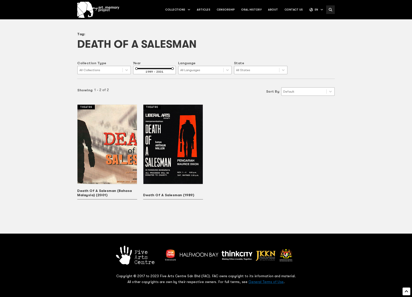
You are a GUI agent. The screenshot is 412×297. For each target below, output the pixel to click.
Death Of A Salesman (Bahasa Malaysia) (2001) (104, 193)
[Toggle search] (330, 9)
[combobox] (100, 70)
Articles (203, 9)
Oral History (251, 9)
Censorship (226, 9)
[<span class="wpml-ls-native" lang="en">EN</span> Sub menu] (321, 9)
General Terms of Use (266, 282)
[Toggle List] (126, 70)
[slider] (136, 68)
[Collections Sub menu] (189, 9)
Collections (175, 9)
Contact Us (294, 9)
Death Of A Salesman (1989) (168, 195)
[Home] (98, 10)
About (273, 9)
